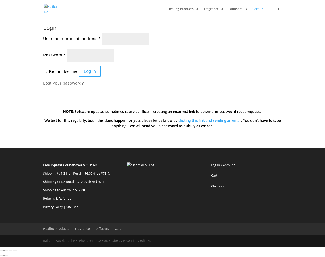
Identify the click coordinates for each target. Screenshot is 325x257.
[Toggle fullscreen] (10, 250)
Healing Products (181, 9)
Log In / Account (223, 165)
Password (54, 55)
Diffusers (235, 9)
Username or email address (72, 39)
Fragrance (211, 9)
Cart (255, 9)
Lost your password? (63, 83)
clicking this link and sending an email (209, 120)
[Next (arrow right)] (6, 255)
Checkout (218, 186)
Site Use (72, 207)
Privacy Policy (53, 207)
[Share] (6, 250)
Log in (90, 71)
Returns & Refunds (57, 198)
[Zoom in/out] (15, 250)
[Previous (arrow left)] (2, 255)
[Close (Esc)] (2, 250)
